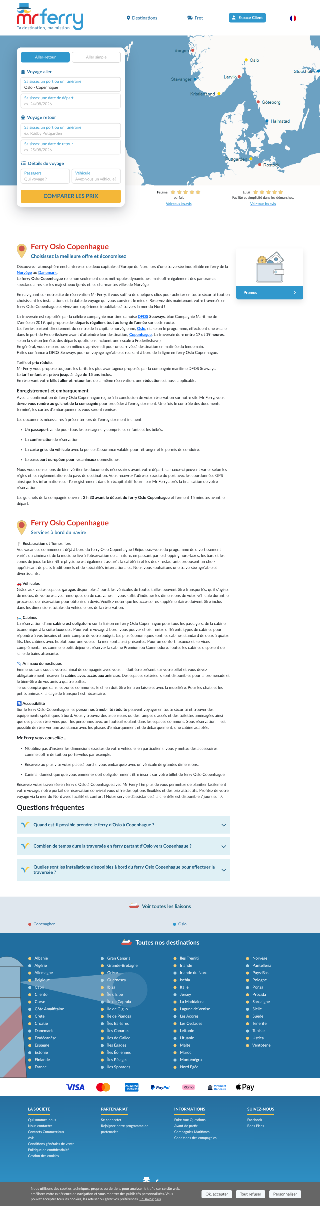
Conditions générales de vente (51, 1144)
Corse (40, 1002)
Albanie (41, 958)
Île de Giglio (117, 1009)
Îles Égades (116, 1045)
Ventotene (261, 1045)
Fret (199, 18)
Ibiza (111, 987)
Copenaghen (45, 924)
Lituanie (187, 1038)
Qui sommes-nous (42, 1120)
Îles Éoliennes (119, 1053)
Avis (31, 1138)
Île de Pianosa (119, 1016)
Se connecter (111, 1120)
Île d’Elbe (115, 995)
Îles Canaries (118, 1031)
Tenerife (259, 1024)
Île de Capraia (119, 1002)
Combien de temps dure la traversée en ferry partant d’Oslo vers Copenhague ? (113, 846)
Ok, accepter (217, 1194)
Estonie (41, 1053)
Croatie (41, 1024)
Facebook (254, 1120)
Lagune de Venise (195, 1009)
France (40, 1067)
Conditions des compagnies (195, 1138)
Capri (39, 987)
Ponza (257, 987)
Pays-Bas (260, 973)
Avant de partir (186, 1126)
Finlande (42, 1060)
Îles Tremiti (189, 958)
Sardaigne (261, 1002)
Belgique (42, 980)
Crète (39, 1016)
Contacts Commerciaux (46, 1132)
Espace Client (250, 18)
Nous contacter (40, 1126)
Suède (257, 1016)
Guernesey (116, 980)
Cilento (41, 995)
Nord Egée (189, 1067)
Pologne (259, 980)
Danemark (47, 273)
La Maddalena (192, 1002)
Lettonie (187, 1031)
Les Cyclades (191, 1024)
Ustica (258, 1038)
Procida (259, 995)
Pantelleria (261, 966)
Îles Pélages (117, 1060)
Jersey (185, 995)
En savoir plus (150, 1199)
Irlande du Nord (194, 973)
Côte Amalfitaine (49, 1009)
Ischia (185, 980)
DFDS (143, 317)
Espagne (42, 1045)
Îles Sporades (118, 1067)
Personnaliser (285, 1194)
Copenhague (140, 335)
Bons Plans (255, 1126)
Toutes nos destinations (168, 943)
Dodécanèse (45, 1038)
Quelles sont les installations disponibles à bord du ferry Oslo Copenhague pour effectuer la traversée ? (124, 870)
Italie (184, 987)
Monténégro (191, 1060)
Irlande (186, 966)
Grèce (112, 973)
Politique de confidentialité (48, 1150)
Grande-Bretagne (122, 966)
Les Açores (189, 1016)
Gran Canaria (118, 958)
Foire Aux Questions (190, 1120)
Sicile (257, 1009)
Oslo (141, 329)
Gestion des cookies (43, 1156)
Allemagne (43, 973)
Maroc (186, 1053)
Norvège (24, 273)
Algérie (40, 966)
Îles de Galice (118, 1038)
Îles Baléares (118, 1024)
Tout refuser (250, 1194)
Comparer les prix (71, 196)
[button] (295, 18)
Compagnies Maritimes (192, 1132)
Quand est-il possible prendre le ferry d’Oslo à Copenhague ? (94, 825)
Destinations (144, 18)
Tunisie (258, 1031)
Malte (185, 1045)
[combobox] (70, 87)
